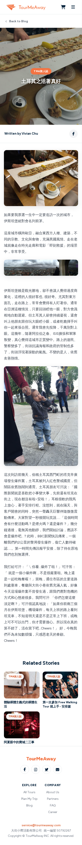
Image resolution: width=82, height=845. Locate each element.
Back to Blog (18, 21)
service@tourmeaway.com (41, 825)
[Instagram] (35, 769)
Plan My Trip (29, 799)
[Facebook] (24, 769)
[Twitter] (46, 769)
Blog (29, 805)
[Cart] (63, 7)
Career (52, 812)
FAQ (53, 805)
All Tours (29, 792)
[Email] (57, 769)
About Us (52, 792)
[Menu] (73, 7)
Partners (53, 799)
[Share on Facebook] (73, 134)
